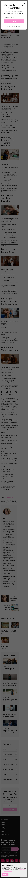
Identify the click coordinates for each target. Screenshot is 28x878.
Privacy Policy (22, 869)
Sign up (14, 21)
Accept (5, 874)
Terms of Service (8, 871)
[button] (25, 865)
